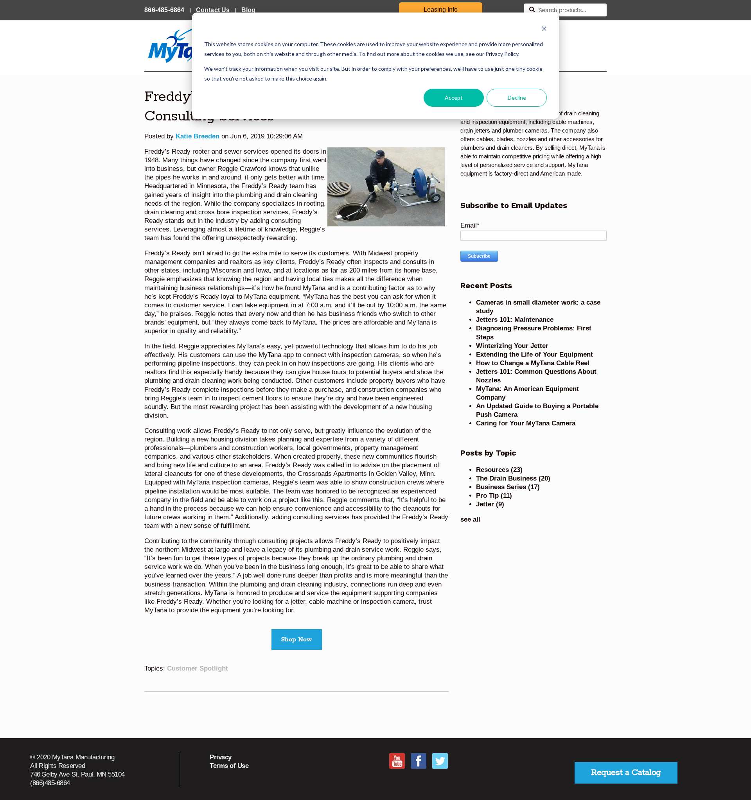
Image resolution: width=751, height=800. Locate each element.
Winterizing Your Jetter (512, 346)
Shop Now (296, 639)
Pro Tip (494, 495)
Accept (454, 97)
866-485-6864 (164, 10)
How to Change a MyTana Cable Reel (532, 363)
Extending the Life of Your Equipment (534, 354)
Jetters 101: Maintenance (514, 319)
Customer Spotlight (197, 668)
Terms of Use (229, 766)
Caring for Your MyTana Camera (525, 423)
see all (470, 519)
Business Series (508, 487)
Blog (248, 10)
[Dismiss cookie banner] (544, 29)
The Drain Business (513, 478)
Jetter (490, 504)
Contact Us (213, 10)
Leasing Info (441, 9)
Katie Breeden (197, 136)
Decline (517, 97)
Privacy (221, 757)
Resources (499, 470)
